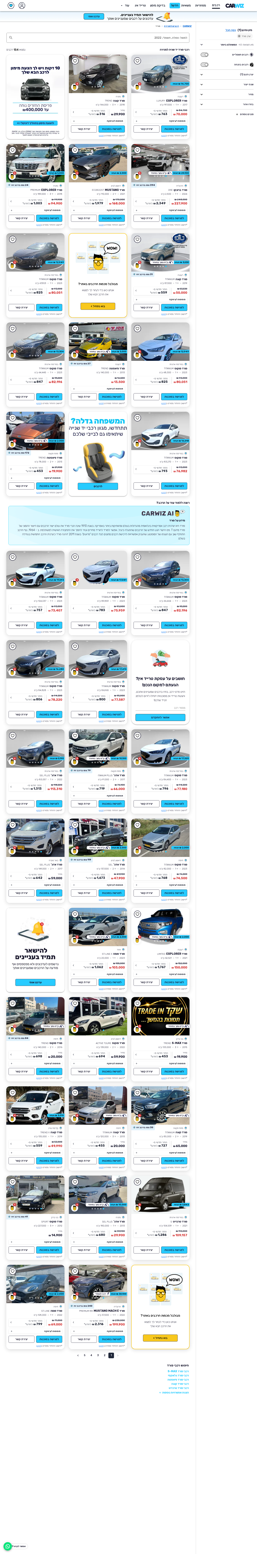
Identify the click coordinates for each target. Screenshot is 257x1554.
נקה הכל (231, 30)
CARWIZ (187, 26)
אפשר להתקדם (160, 717)
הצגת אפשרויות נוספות (175, 1392)
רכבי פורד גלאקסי (178, 1375)
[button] (157, 5)
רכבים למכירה (171, 26)
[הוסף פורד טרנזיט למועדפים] (137, 1182)
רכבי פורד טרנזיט (179, 1388)
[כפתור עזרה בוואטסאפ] (7, 1546)
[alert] (144, 185)
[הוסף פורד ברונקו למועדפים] (137, 150)
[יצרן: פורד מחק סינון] (239, 36)
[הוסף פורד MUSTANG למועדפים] (75, 150)
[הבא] (139, 74)
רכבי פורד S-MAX (178, 1371)
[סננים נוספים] (237, 114)
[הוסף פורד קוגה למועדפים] (75, 61)
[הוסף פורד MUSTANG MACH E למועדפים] (75, 1271)
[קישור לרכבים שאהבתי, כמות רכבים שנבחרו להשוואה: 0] (11, 5)
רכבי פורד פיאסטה (178, 1379)
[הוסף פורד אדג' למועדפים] (75, 735)
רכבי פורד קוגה (180, 1383)
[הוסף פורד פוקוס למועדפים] (12, 239)
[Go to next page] (78, 1355)
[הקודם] (182, 74)
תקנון (163, 135)
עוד (127, 5)
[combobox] (101, 37)
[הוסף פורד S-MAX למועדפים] (137, 1003)
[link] (160, 74)
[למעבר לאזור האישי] (22, 5)
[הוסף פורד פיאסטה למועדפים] (75, 329)
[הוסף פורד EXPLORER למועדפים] (137, 61)
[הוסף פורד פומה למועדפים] (75, 914)
